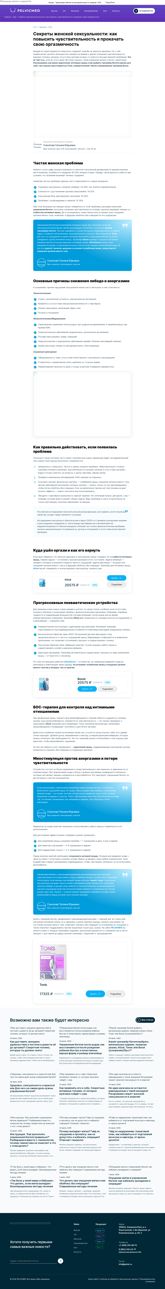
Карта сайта (93, 1279)
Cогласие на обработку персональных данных (119, 1279)
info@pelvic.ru (125, 1264)
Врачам (54, 11)
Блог (105, 11)
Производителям (91, 11)
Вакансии (75, 11)
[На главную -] (25, 10)
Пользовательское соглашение (147, 1280)
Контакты (116, 11)
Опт (64, 11)
